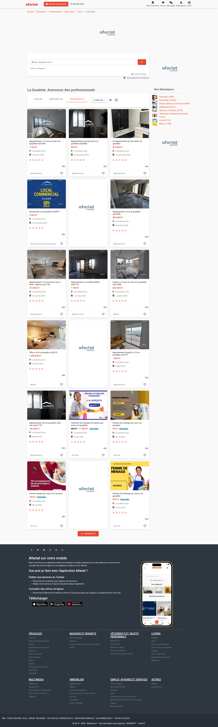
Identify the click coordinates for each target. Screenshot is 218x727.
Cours (113, 693)
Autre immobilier (76, 703)
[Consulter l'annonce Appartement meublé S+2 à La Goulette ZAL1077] (130, 334)
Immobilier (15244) (167, 100)
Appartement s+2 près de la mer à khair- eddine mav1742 (45, 283)
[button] (189, 4)
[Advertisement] (103, 33)
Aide (4, 718)
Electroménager (76, 638)
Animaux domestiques (160, 644)
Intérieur (73, 641)
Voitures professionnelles (39, 641)
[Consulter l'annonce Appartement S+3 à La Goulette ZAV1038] (130, 194)
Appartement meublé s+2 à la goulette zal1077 (126, 353)
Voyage (154, 651)
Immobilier (77, 679)
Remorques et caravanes (39, 667)
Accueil (30, 11)
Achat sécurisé (14, 718)
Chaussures (115, 644)
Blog (25, 718)
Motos (31, 644)
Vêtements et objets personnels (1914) (173, 115)
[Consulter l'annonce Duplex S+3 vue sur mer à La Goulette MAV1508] (130, 264)
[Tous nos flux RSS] (62, 550)
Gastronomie (156, 687)
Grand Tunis (69, 11)
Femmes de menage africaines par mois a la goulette (87, 424)
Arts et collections (158, 654)
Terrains (73, 697)
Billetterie (155, 660)
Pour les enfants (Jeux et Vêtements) (85, 644)
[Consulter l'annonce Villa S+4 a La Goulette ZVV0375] (46, 334)
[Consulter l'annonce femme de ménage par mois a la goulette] (130, 475)
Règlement (41, 718)
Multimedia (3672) (167, 107)
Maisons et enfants (83, 633)
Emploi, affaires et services (129, 679)
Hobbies (154, 638)
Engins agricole (35, 657)
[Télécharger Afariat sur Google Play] (57, 604)
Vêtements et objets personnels (125, 635)
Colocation (74, 700)
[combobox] (84, 62)
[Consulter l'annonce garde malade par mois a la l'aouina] (46, 475)
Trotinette (33, 673)
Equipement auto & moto (39, 647)
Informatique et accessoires (40, 690)
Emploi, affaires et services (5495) (174, 103)
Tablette (32, 697)
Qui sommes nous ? (104, 718)
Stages (113, 703)
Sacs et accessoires (118, 650)
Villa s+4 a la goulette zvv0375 (43, 352)
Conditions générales (84, 718)
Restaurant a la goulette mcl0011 (44, 211)
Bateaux (32, 651)
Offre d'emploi (116, 684)
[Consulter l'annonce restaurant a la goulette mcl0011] (46, 194)
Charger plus (89, 534)
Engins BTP (33, 670)
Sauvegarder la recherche (137, 78)
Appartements (75, 684)
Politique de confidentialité (60, 718)
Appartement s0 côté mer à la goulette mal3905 (84, 142)
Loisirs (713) (165, 120)
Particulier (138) (56, 99)
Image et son (34, 687)
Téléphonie (33, 684)
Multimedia (36, 679)
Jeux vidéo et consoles (38, 693)
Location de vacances (78, 690)
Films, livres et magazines (161, 647)
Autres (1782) (165, 123)
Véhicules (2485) (166, 97)
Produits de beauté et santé (122, 654)
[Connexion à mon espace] (61, 173)
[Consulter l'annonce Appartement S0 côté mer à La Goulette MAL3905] (88, 123)
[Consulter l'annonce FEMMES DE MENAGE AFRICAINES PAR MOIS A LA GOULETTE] (88, 405)
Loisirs (155, 633)
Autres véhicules (35, 654)
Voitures (32, 638)
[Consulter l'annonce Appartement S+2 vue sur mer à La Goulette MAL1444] (46, 123)
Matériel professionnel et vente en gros (126, 700)
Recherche (41, 11)
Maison (72, 687)
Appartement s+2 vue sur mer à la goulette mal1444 (44, 142)
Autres (156, 679)
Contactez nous (122, 718)
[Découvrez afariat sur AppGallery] (75, 604)
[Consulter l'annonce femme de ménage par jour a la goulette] (130, 405)
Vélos (31, 660)
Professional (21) (77, 99)
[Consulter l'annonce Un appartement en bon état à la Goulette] (130, 123)
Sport (153, 641)
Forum (32, 718)
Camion (32, 664)
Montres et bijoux (117, 647)
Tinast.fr (141, 723)
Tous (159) (38, 99)
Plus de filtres (140, 74)
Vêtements (115, 641)
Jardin (72, 647)
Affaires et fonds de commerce (123, 697)
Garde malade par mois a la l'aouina (45, 493)
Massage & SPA (117, 706)
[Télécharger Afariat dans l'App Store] (40, 604)
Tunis (79, 11)
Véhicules (35, 633)
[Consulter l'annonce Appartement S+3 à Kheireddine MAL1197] (88, 264)
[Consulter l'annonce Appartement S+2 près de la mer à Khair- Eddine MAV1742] (46, 264)
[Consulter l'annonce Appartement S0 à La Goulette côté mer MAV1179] (46, 405)
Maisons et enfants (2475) (171, 110)
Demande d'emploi (118, 687)
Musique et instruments (160, 657)
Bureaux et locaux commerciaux (82, 693)
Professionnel (55, 11)
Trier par (99, 100)
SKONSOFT (131, 723)
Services (114, 690)
